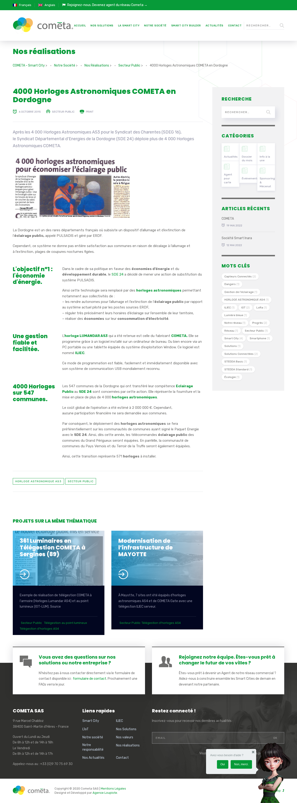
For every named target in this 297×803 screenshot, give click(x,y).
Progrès (259, 322)
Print (90, 111)
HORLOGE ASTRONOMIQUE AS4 (246, 299)
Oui (222, 764)
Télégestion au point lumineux (65, 623)
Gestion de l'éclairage (240, 292)
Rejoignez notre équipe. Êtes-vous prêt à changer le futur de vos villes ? (227, 660)
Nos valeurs (124, 737)
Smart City (233, 338)
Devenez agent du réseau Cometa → (119, 5)
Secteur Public (63, 111)
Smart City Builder (186, 25)
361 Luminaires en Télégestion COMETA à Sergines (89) (52, 547)
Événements (249, 178)
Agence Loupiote (105, 792)
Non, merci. (241, 764)
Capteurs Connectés (240, 276)
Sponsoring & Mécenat (267, 182)
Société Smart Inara (237, 238)
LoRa (261, 307)
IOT (245, 307)
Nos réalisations (128, 745)
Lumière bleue (235, 315)
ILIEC (79, 353)
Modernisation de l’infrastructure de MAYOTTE (145, 547)
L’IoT (85, 729)
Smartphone (260, 338)
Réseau (231, 330)
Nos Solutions (101, 25)
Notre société (92, 737)
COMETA (228, 219)
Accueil (80, 25)
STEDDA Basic (235, 361)
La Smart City (129, 25)
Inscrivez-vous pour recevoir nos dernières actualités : (192, 721)
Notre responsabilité (92, 747)
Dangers (231, 284)
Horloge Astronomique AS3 (38, 481)
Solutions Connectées (241, 353)
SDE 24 (117, 274)
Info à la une (265, 158)
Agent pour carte (228, 178)
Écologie (231, 377)
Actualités (214, 25)
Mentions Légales (113, 788)
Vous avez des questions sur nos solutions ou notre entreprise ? (77, 660)
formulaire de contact (89, 679)
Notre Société (155, 25)
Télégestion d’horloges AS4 (39, 628)
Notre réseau (234, 322)
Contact (235, 25)
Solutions (232, 346)
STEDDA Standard (238, 369)
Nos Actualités (93, 758)
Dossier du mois (247, 158)
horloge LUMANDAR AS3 (86, 336)
